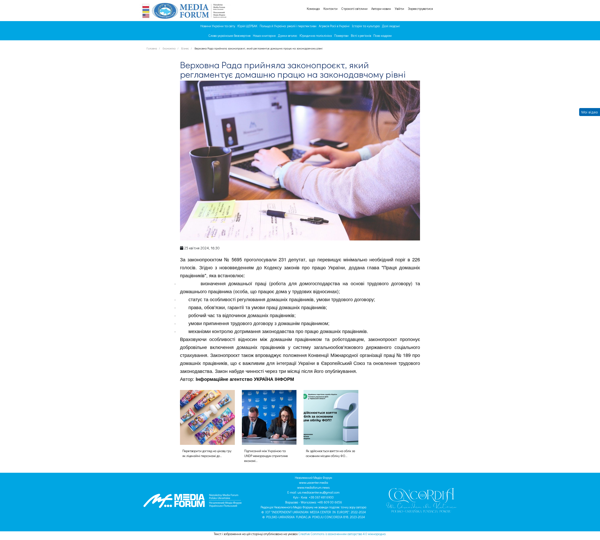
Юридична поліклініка (316, 35)
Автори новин (381, 8)
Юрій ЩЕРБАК (247, 26)
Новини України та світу (217, 26)
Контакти (330, 8)
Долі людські (391, 26)
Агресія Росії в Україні (334, 26)
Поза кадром (382, 35)
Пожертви (341, 35)
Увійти (399, 8)
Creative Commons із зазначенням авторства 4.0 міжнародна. (342, 534)
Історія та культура (366, 26)
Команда (313, 8)
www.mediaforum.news (313, 487)
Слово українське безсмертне (229, 35)
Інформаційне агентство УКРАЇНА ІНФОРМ (245, 378)
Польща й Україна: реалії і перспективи (288, 26)
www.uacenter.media (313, 482)
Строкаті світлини (354, 8)
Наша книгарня (264, 35)
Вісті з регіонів (361, 35)
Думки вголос (287, 35)
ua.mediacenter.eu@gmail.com (318, 492)
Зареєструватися (420, 8)
